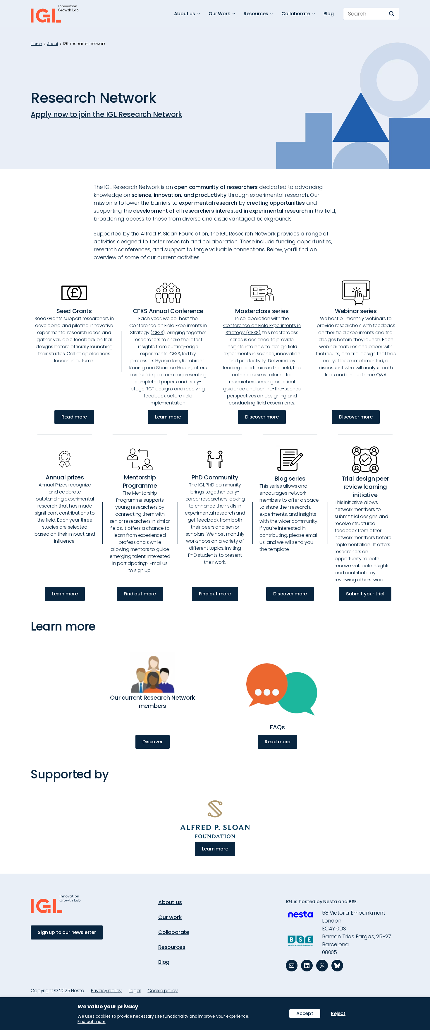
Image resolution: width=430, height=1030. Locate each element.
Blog (329, 13)
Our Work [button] (219, 13)
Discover (152, 741)
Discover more (262, 417)
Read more (74, 417)
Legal (134, 990)
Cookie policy (162, 990)
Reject (338, 1013)
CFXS (157, 332)
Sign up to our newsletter (67, 932)
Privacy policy (106, 990)
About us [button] (184, 13)
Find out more (140, 593)
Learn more (168, 417)
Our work (170, 917)
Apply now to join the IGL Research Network (106, 114)
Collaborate (173, 932)
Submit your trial (365, 593)
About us (170, 902)
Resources (171, 947)
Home (36, 44)
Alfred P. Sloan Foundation (173, 233)
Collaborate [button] (295, 13)
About (52, 44)
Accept (304, 1013)
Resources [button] (256, 13)
